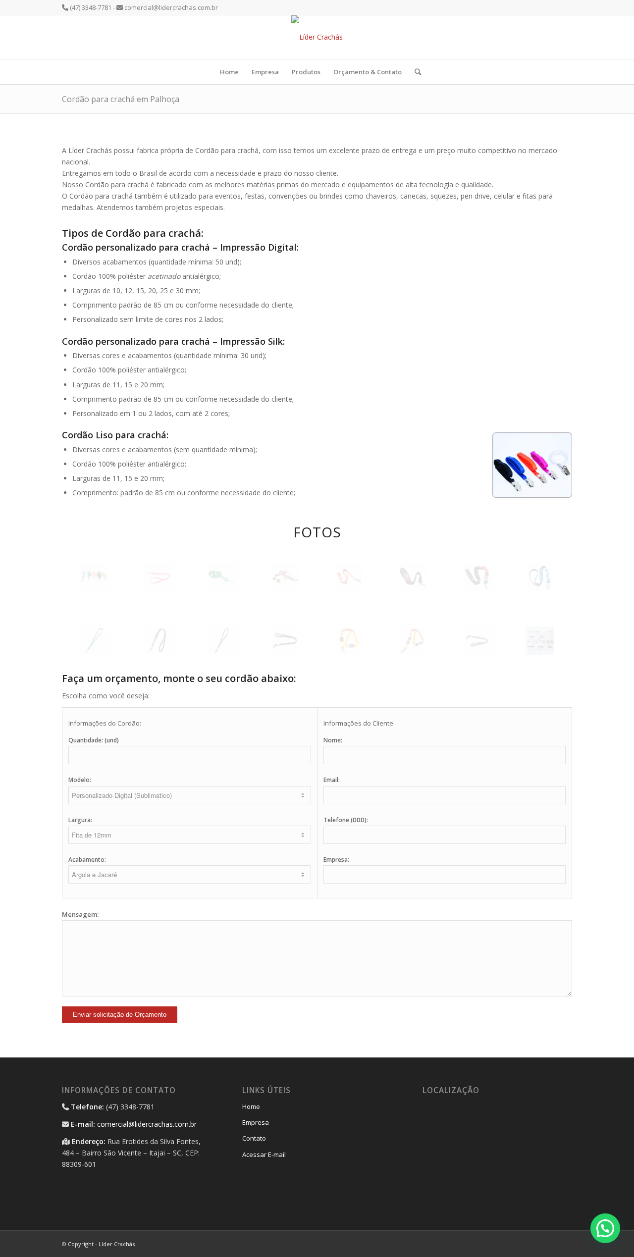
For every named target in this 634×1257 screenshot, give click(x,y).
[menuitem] (229, 71)
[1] (94, 577)
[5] (349, 577)
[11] (222, 641)
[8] (540, 577)
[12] (285, 641)
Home (251, 1106)
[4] (285, 577)
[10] (158, 641)
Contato (254, 1138)
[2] (158, 577)
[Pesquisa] (414, 71)
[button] (605, 1228)
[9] (94, 641)
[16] (540, 641)
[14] (413, 641)
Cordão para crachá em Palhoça (120, 99)
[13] (349, 641)
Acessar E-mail (264, 1154)
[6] (413, 577)
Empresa (255, 1122)
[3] (222, 577)
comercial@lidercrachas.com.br (147, 1124)
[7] (477, 577)
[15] (477, 641)
